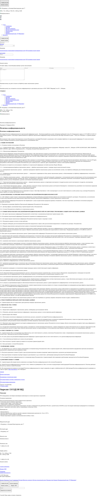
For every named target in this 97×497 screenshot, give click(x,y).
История (8, 27)
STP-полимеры (29, 50)
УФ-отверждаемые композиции (7, 382)
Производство (9, 31)
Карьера (8, 32)
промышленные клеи (20, 50)
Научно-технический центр (12, 29)
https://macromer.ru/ (12, 369)
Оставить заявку (4, 386)
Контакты (5, 35)
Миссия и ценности (10, 28)
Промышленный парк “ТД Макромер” (15, 33)
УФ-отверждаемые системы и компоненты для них (12, 379)
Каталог (2, 44)
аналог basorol (36, 50)
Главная (2, 371)
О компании (9, 26)
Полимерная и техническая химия (8, 377)
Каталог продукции (5, 374)
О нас (4, 24)
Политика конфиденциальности (5, 472)
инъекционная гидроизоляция (7, 50)
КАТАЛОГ (2, 53)
